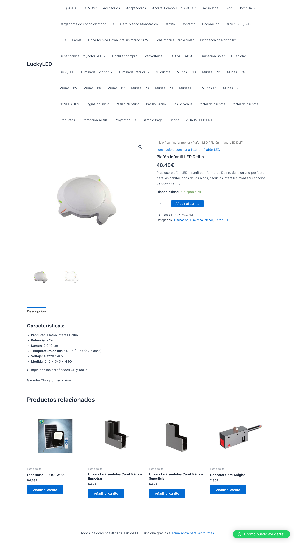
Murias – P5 (68, 88)
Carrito (169, 24)
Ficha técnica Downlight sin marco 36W (118, 40)
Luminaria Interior (132, 72)
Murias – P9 (164, 88)
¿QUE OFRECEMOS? (81, 8)
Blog (229, 8)
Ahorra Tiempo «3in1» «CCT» (174, 8)
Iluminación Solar (212, 56)
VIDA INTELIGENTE (200, 120)
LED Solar (238, 56)
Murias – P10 (186, 72)
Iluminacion (165, 150)
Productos (67, 120)
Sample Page (153, 120)
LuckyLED (39, 64)
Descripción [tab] (36, 311)
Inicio (160, 142)
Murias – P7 (116, 88)
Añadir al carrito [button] (45, 490)
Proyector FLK (125, 120)
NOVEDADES (69, 104)
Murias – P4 (236, 72)
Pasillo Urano (156, 104)
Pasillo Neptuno (128, 104)
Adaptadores (136, 8)
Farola (77, 40)
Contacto (188, 24)
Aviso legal (211, 8)
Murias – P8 (140, 88)
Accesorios (111, 8)
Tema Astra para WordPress (193, 533)
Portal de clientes (212, 104)
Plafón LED (200, 142)
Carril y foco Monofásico (139, 24)
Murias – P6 (92, 88)
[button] (254, 8)
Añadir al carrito (187, 204)
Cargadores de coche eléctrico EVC (86, 24)
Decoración (210, 24)
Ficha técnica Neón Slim (218, 40)
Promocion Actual (94, 120)
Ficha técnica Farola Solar (174, 40)
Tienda (174, 120)
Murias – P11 (211, 72)
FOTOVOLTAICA (180, 56)
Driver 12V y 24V (239, 24)
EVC (62, 40)
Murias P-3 (187, 88)
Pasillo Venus (182, 104)
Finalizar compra (124, 56)
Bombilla (245, 8)
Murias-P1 (209, 88)
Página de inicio (97, 104)
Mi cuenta (163, 72)
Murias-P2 (230, 88)
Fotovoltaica (153, 56)
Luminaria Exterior (95, 72)
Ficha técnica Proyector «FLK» (82, 56)
